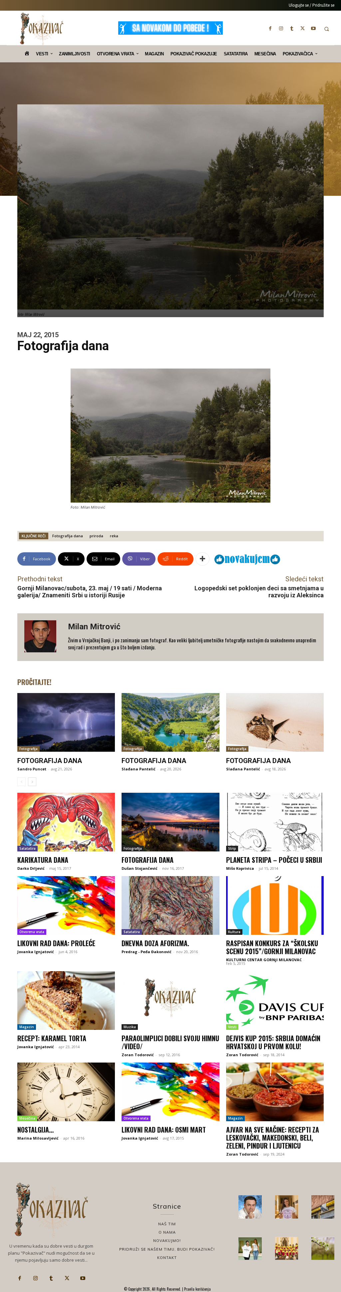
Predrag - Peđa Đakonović (146, 951)
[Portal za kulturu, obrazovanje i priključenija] (41, 28)
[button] (326, 29)
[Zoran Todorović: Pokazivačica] (322, 1206)
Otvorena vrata (31, 931)
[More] (202, 559)
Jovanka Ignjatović (35, 951)
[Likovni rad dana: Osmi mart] (170, 1092)
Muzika (130, 1027)
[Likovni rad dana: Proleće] (66, 905)
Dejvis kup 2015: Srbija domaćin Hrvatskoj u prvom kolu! (273, 1042)
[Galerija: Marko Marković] (322, 1248)
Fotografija (28, 748)
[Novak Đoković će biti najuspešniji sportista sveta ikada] (249, 1206)
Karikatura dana (42, 860)
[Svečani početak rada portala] (286, 1248)
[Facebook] (270, 28)
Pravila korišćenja (197, 1289)
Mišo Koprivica (240, 868)
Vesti (232, 1027)
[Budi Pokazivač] (249, 1248)
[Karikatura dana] (66, 822)
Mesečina (27, 1118)
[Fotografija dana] (66, 722)
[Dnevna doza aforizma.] (170, 905)
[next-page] (32, 781)
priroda (96, 535)
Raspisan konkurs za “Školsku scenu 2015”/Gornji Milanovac (272, 947)
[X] (302, 28)
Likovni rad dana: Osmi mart (164, 1130)
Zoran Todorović (138, 1054)
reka (114, 535)
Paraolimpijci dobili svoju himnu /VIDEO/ (170, 1042)
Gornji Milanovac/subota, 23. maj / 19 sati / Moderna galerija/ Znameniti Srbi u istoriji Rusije (89, 592)
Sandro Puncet (31, 768)
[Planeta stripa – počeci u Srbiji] (275, 822)
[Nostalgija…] (66, 1092)
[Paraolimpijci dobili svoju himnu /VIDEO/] (170, 1000)
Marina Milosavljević (38, 1138)
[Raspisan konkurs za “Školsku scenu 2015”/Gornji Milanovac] (275, 905)
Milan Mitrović (94, 626)
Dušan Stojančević (140, 868)
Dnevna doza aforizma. (155, 943)
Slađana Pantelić (139, 768)
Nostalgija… (35, 1130)
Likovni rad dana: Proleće (56, 943)
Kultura (234, 931)
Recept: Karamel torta (51, 1038)
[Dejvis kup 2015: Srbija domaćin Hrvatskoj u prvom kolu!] (275, 1000)
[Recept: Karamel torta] (66, 1000)
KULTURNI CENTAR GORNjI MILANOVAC (264, 959)
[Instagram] (281, 28)
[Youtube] (313, 28)
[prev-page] (21, 781)
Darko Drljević (31, 868)
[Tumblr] (291, 28)
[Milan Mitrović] (42, 637)
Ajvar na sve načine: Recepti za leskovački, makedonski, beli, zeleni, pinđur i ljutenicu (272, 1138)
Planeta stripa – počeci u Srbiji (274, 860)
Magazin (26, 1027)
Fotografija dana (67, 535)
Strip (232, 848)
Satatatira (27, 848)
